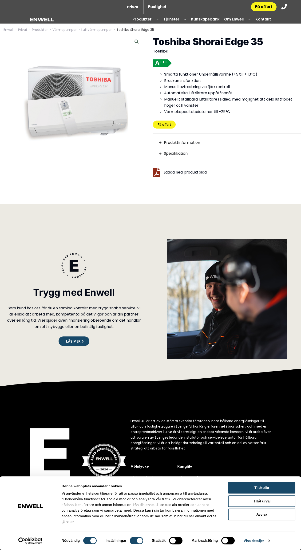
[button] (156, 19)
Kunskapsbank (205, 19)
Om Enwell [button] (234, 19)
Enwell (8, 29)
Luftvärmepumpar (96, 29)
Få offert (263, 6)
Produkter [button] (142, 19)
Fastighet (157, 6)
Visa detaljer (254, 541)
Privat (133, 7)
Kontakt (263, 19)
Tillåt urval (261, 501)
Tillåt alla (261, 488)
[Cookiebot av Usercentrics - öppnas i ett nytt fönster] (30, 540)
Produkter (40, 29)
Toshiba (160, 51)
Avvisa (261, 514)
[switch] (136, 540)
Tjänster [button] (171, 19)
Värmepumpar (64, 29)
